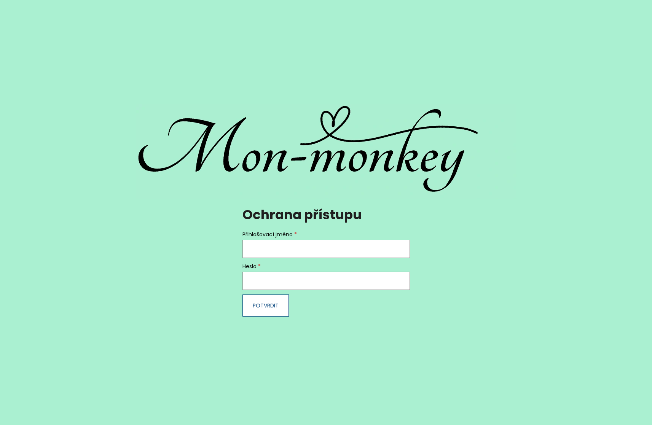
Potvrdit (266, 305)
